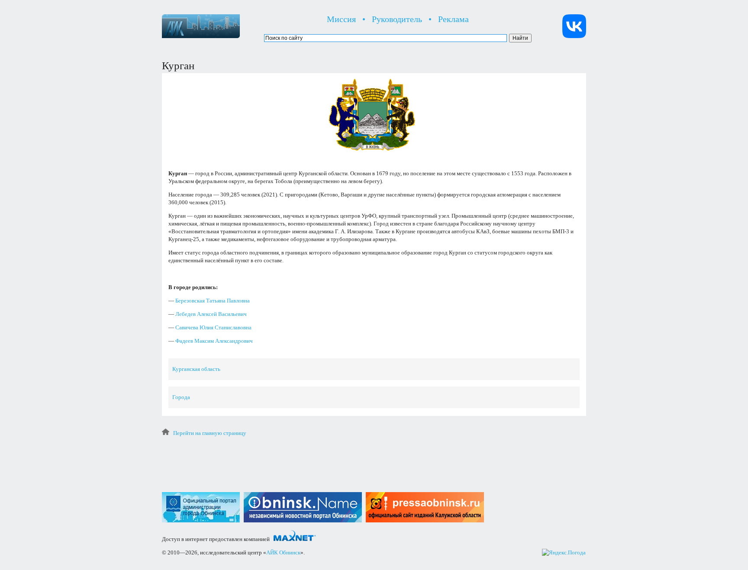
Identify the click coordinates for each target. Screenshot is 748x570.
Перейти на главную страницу (209, 433)
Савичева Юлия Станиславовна (213, 327)
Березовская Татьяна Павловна (212, 300)
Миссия (341, 19)
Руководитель (397, 19)
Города (181, 397)
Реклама (453, 19)
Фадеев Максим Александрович (214, 341)
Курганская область (196, 369)
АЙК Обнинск (283, 552)
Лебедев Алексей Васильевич (211, 314)
